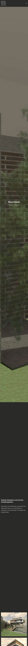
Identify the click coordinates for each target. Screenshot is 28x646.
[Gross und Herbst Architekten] (3, 3)
